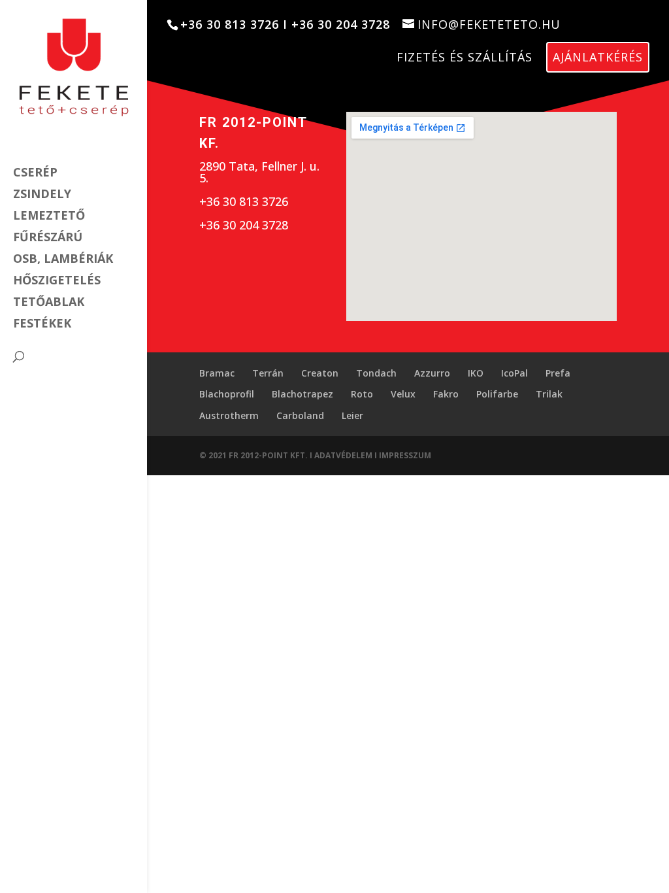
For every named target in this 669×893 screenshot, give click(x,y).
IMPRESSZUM (405, 455)
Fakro (446, 394)
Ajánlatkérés (598, 57)
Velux (403, 394)
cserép (35, 173)
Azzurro (432, 373)
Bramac (217, 373)
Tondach (376, 373)
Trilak (549, 394)
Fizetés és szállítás (464, 57)
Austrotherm (229, 415)
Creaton (319, 373)
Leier (352, 415)
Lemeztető (49, 217)
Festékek (42, 324)
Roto (362, 394)
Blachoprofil (226, 394)
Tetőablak (48, 303)
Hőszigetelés (57, 281)
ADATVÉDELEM (344, 455)
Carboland (300, 415)
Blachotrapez (302, 394)
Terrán (268, 373)
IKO (475, 373)
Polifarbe (497, 394)
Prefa (558, 373)
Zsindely (42, 195)
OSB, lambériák (63, 260)
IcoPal (514, 373)
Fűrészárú (47, 238)
